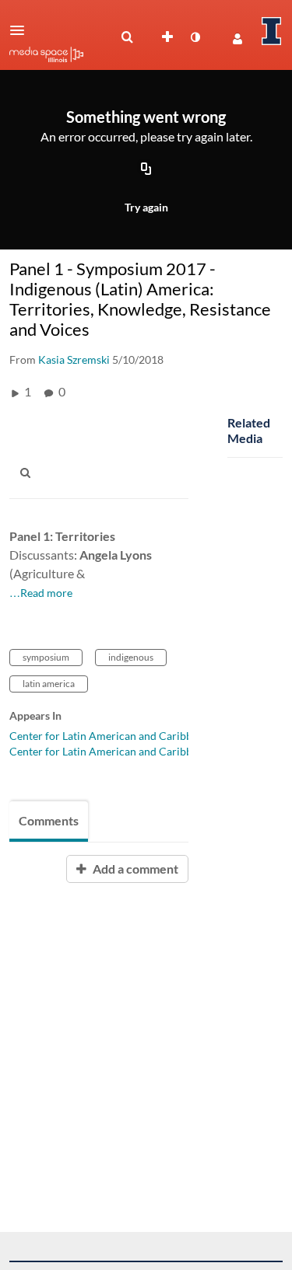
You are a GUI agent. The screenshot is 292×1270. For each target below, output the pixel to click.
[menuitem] (127, 37)
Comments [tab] (49, 820)
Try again (146, 207)
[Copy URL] (146, 170)
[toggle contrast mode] (194, 37)
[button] (21, 30)
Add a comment (134, 868)
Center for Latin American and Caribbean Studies (128, 735)
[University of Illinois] (271, 31)
